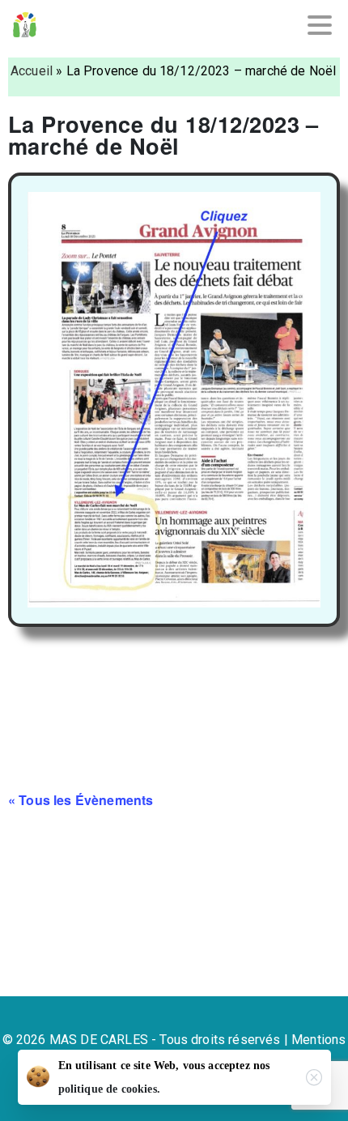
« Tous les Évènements (80, 800)
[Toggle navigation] (319, 25)
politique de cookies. (109, 1089)
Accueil (32, 71)
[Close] (314, 1077)
